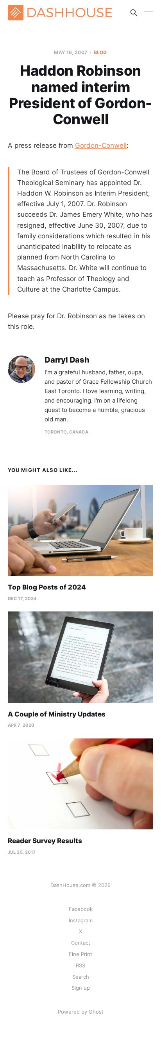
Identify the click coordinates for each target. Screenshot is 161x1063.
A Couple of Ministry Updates (57, 714)
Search (80, 977)
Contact (80, 943)
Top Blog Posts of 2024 (47, 587)
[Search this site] (134, 12)
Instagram (81, 920)
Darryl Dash (67, 360)
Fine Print (80, 954)
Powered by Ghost (81, 1012)
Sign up (81, 988)
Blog (100, 52)
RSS (80, 965)
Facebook (81, 909)
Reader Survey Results (45, 841)
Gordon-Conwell (101, 145)
